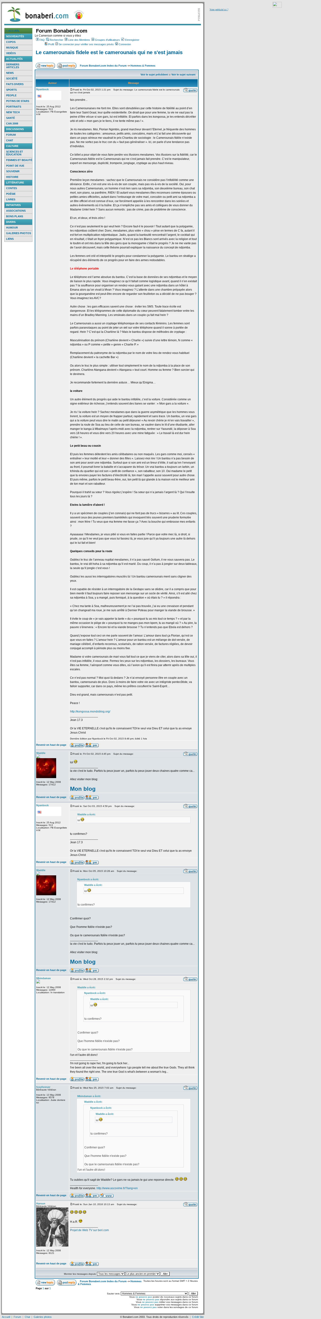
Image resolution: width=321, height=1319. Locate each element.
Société (11, 78)
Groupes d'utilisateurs (107, 39)
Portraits (13, 106)
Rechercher (56, 39)
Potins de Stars (17, 101)
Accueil (6, 1316)
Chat (9, 140)
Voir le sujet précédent (154, 74)
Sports (11, 89)
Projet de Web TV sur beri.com (89, 1230)
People (11, 95)
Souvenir (13, 171)
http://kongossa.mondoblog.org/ (90, 711)
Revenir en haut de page (51, 744)
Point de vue (15, 165)
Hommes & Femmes (142, 65)
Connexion (125, 44)
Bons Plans (14, 216)
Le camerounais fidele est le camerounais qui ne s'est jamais (109, 52)
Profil (51, 44)
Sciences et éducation (14, 153)
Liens (10, 238)
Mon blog (83, 789)
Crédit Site (198, 1316)
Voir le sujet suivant (183, 74)
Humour (12, 227)
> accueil (13, 30)
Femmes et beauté (19, 160)
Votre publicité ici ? (219, 9)
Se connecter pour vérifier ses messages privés (86, 44)
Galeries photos (18, 233)
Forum (11, 134)
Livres (10, 199)
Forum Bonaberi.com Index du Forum (103, 65)
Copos (11, 42)
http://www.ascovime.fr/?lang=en (117, 1188)
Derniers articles (12, 66)
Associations (16, 210)
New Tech (13, 112)
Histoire (12, 177)
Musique (12, 47)
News (10, 72)
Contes (11, 188)
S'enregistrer (132, 39)
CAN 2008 (12, 123)
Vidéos (11, 53)
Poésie (11, 193)
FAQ (42, 39)
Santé (10, 117)
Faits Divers (14, 84)
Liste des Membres (79, 39)
